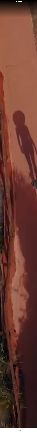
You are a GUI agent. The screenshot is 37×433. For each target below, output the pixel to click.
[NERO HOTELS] (18, 1)
